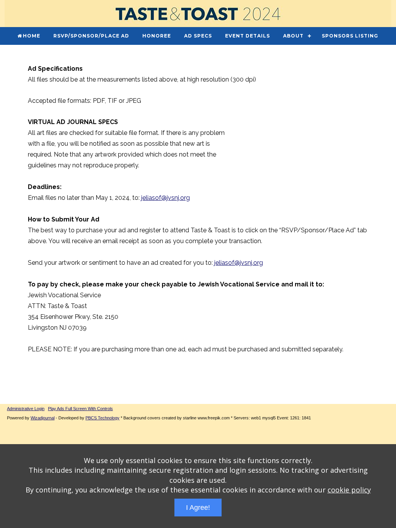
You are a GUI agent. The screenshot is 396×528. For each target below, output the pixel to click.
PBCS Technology (102, 418)
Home (31, 36)
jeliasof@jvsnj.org (165, 197)
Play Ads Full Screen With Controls (80, 408)
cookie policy (349, 489)
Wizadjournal (43, 418)
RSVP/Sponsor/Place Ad (91, 36)
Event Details (247, 36)
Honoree (156, 36)
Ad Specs (198, 36)
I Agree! (198, 507)
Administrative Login (25, 408)
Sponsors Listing (350, 36)
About (293, 36)
